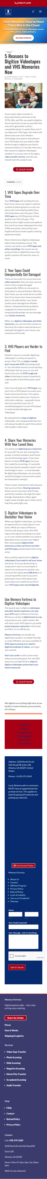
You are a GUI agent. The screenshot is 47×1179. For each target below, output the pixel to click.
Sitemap (14, 901)
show (18, 182)
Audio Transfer (14, 1085)
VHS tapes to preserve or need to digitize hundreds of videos (20, 645)
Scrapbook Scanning (16, 1079)
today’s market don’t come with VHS (21, 363)
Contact (14, 882)
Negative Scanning (16, 1068)
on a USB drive (30, 572)
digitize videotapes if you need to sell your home (23, 559)
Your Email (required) (18, 923)
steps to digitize (29, 417)
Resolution (25, 739)
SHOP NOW (25, 169)
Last (26, 918)
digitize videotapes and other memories (23, 322)
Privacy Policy (16, 888)
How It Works (11, 1030)
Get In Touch (17, 967)
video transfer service (15, 156)
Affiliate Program (18, 885)
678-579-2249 (16, 1140)
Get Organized (25, 736)
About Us (14, 879)
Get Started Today (24, 865)
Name (12, 910)
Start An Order (15, 1017)
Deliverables (25, 732)
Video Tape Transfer (16, 1052)
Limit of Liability (18, 895)
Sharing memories (31, 488)
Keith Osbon (12, 77)
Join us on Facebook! (20, 898)
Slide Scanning (13, 1063)
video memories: (12, 282)
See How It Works (23, 38)
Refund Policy (16, 892)
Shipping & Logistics (14, 1036)
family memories (17, 315)
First (10, 918)
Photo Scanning (14, 1057)
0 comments (17, 79)
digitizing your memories (30, 448)
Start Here (25, 725)
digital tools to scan (33, 617)
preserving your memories (17, 626)
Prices (25, 728)
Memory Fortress (13, 634)
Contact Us (25, 743)
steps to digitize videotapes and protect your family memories (21, 664)
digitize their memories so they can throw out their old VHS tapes (22, 545)
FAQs (9, 1108)
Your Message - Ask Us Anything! (23, 933)
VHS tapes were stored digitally (24, 584)
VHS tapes (14, 201)
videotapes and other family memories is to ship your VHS (22, 611)
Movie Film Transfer (16, 1074)
